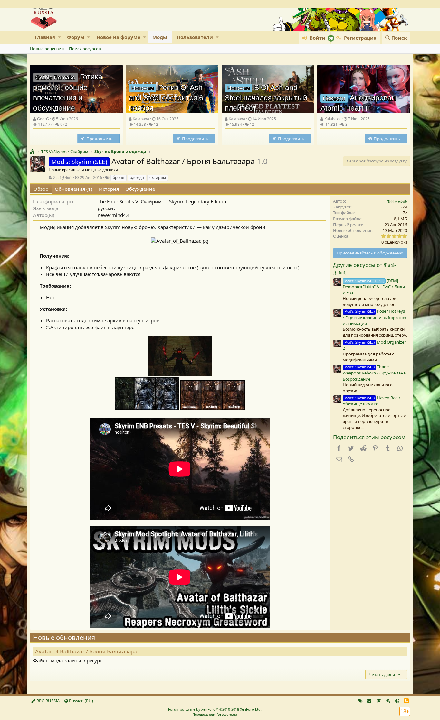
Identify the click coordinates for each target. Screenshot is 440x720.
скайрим (157, 177)
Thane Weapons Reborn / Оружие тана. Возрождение (375, 373)
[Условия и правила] (379, 700)
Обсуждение (140, 189)
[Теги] (360, 700)
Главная (45, 37)
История (109, 189)
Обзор (40, 189)
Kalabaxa (141, 119)
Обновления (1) (73, 189)
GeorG (43, 119)
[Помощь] (397, 700)
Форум (75, 37)
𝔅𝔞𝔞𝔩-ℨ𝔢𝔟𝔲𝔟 (62, 177)
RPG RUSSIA (47, 701)
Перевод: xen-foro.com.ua (214, 714)
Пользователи (195, 37)
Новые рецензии (47, 48)
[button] (59, 37)
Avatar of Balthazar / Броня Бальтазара (86, 651)
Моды (159, 37)
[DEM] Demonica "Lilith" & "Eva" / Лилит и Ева (375, 286)
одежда (137, 177)
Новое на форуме (118, 37)
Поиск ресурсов (85, 48)
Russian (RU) (80, 701)
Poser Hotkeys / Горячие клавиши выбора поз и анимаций (374, 317)
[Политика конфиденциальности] (388, 700)
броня (118, 177)
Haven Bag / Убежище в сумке (371, 401)
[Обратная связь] (369, 700)
